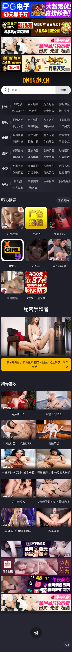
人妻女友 (48, 166)
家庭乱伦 (33, 166)
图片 (5, 153)
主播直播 (48, 126)
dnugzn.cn (36, 80)
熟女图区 (48, 157)
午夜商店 (33, 181)
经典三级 (33, 141)
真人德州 (33, 104)
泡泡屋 (33, 188)
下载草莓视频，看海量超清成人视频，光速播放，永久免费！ (36, 364)
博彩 (5, 107)
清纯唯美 (33, 157)
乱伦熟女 (48, 141)
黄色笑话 (48, 172)
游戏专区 (64, 104)
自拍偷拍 (33, 119)
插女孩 (18, 181)
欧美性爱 (64, 135)
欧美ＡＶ (48, 119)
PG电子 (17, 104)
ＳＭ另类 (64, 126)
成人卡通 (48, 135)
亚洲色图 (33, 150)
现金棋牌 (48, 111)
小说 (5, 168)
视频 (5, 122)
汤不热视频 (64, 181)
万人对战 (48, 104)
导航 (5, 184)
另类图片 (64, 157)
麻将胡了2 (18, 111)
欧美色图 (48, 150)
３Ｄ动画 (64, 119)
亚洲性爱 (17, 135)
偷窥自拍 (17, 150)
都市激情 (17, 166)
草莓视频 (48, 181)
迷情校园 (17, 172)
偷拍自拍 (33, 135)
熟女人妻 (17, 126)
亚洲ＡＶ (17, 119)
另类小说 (33, 172)
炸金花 (33, 111)
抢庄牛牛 (64, 111)
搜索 (63, 90)
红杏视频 (17, 188)
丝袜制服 (33, 126)
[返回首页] (67, 644)
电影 (5, 138)
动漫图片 (64, 150)
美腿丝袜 (17, 157)
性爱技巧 (64, 172)
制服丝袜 (17, 141)
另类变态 (64, 141)
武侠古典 (64, 166)
